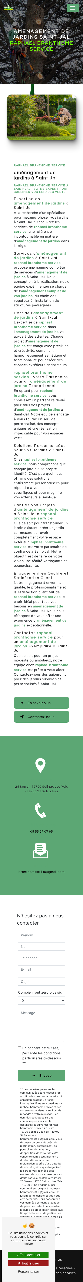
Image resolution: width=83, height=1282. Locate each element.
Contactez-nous (41, 717)
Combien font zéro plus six (40, 992)
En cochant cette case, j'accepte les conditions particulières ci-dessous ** (41, 1055)
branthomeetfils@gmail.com (41, 872)
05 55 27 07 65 (41, 831)
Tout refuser (29, 1263)
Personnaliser (28, 1271)
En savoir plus (39, 703)
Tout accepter (29, 1255)
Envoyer (46, 1075)
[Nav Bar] (73, 8)
